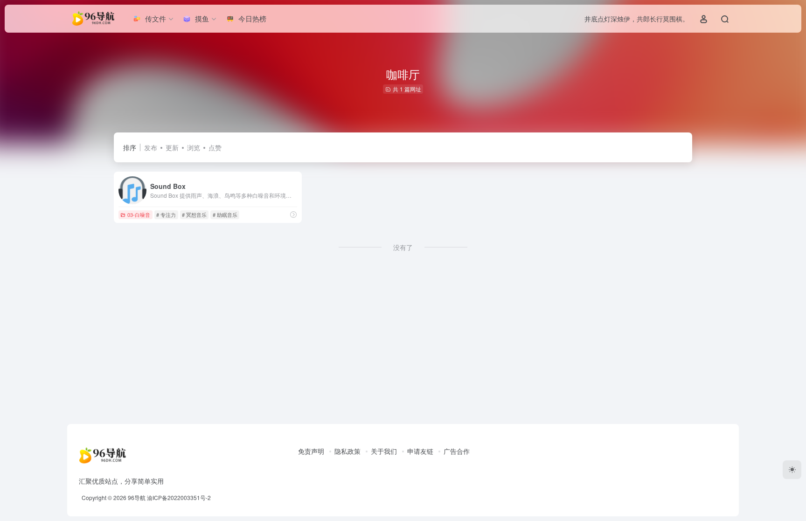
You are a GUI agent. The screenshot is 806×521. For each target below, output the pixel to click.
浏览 (193, 147)
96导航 (137, 497)
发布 (150, 147)
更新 (172, 147)
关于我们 (384, 451)
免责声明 (311, 451)
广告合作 (457, 451)
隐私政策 (347, 451)
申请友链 (420, 451)
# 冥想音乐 (194, 214)
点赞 (215, 147)
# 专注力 (166, 214)
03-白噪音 (138, 214)
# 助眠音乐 (225, 214)
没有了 (403, 247)
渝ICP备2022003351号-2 (179, 497)
